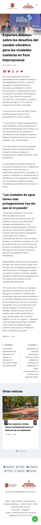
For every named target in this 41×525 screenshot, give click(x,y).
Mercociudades (9, 31)
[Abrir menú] (36, 5)
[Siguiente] (35, 422)
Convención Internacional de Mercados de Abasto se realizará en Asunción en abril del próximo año (10, 355)
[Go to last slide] (6, 422)
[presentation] (20, 408)
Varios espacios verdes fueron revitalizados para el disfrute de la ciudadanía (19, 427)
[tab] (16, 451)
